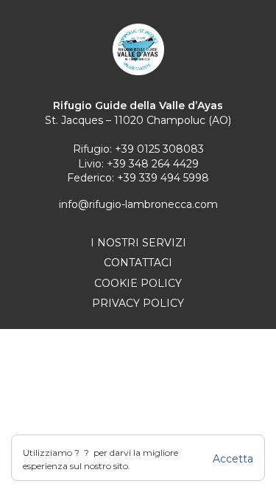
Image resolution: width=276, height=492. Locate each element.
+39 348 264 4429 (153, 163)
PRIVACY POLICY (138, 303)
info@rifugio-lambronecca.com (138, 204)
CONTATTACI (138, 262)
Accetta (233, 458)
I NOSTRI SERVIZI (138, 242)
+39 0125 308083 (159, 149)
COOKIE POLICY (138, 283)
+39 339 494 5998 (163, 177)
